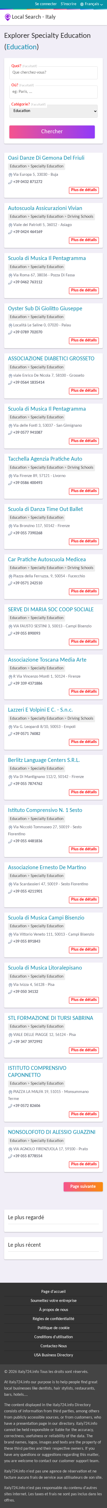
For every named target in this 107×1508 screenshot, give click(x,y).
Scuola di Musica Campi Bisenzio (46, 918)
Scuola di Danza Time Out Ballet (45, 510)
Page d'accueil (53, 1292)
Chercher (52, 132)
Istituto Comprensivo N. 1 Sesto (45, 810)
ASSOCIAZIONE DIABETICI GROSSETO (51, 359)
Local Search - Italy (34, 17)
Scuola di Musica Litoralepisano (45, 968)
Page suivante (83, 1186)
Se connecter (46, 4)
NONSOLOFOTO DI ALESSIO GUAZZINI (52, 1132)
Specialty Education (47, 166)
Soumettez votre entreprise (54, 1301)
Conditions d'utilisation (53, 1337)
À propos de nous (53, 1310)
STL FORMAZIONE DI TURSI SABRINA (50, 1018)
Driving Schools (80, 217)
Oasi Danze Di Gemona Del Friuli (46, 158)
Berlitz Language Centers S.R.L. (44, 760)
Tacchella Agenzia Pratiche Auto (45, 459)
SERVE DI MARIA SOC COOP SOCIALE (51, 610)
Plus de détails (84, 190)
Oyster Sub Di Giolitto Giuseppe (45, 309)
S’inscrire (68, 4)
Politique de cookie (54, 1328)
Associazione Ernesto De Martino (47, 868)
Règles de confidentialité (53, 1319)
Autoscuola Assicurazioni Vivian (45, 209)
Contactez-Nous (54, 1346)
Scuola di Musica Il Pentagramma (47, 259)
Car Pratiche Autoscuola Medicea (47, 560)
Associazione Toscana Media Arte (47, 660)
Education (21, 47)
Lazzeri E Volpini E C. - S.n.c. (40, 710)
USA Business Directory (53, 1355)
